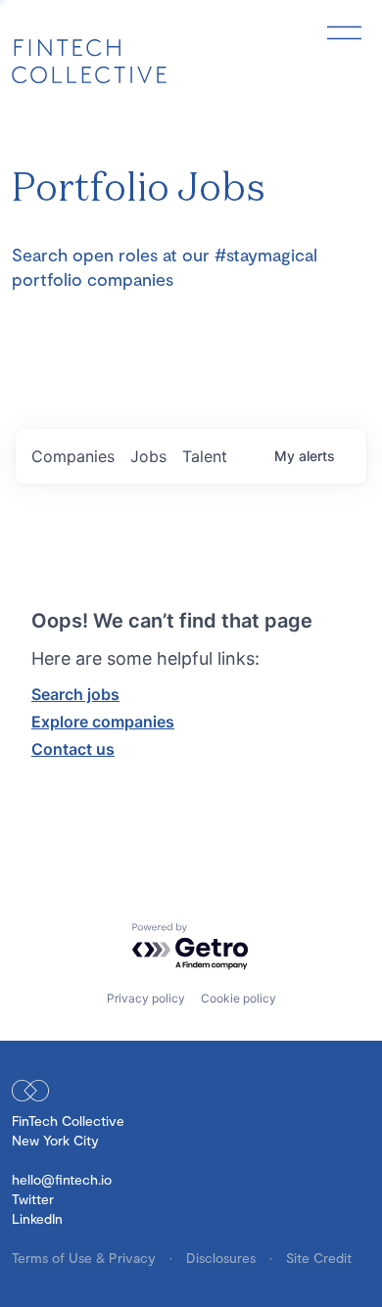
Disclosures (223, 1257)
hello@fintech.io (62, 1179)
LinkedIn (37, 1218)
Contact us (73, 749)
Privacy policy (146, 998)
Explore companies (102, 721)
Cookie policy (238, 998)
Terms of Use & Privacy (86, 1257)
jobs (148, 456)
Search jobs (75, 694)
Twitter (33, 1198)
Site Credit (319, 1257)
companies (73, 456)
